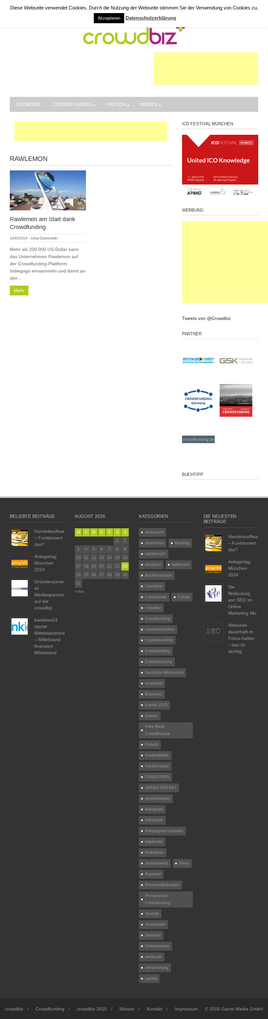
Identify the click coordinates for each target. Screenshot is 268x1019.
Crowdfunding (72, 104)
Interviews (154, 820)
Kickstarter (154, 852)
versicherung (156, 967)
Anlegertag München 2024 (45, 563)
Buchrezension (158, 575)
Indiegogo (154, 809)
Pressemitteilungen (162, 885)
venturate (153, 957)
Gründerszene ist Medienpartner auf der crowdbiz (49, 594)
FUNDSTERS (157, 777)
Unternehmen (157, 946)
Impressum (186, 1008)
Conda (184, 597)
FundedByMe (157, 755)
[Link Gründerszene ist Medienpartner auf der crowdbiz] (19, 587)
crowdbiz (28, 104)
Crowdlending (157, 651)
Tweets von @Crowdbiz (206, 318)
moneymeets (156, 863)
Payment (153, 874)
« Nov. (80, 591)
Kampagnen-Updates (164, 831)
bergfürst (153, 564)
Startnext (153, 935)
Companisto (156, 597)
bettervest (180, 564)
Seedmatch (155, 924)
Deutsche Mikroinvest (164, 672)
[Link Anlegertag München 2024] (19, 562)
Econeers (153, 694)
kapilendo (154, 841)
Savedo (152, 913)
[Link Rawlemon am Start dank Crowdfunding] (48, 190)
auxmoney (154, 543)
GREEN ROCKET (160, 787)
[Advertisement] (206, 68)
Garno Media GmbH (242, 1008)
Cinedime (153, 586)
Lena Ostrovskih (44, 238)
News (184, 863)
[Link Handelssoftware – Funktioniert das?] (19, 537)
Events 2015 (156, 705)
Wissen (149, 104)
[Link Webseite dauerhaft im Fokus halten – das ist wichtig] (213, 631)
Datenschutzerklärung (151, 18)
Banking (182, 543)
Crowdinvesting (159, 640)
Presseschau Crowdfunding (157, 899)
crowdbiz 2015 (92, 1008)
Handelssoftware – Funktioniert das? (51, 538)
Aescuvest (154, 532)
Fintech (116, 104)
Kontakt (154, 1008)
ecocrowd (153, 683)
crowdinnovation (160, 629)
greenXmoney (157, 798)
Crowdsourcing (158, 661)
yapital (151, 978)
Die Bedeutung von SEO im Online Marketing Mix (242, 600)
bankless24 (155, 554)
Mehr (19, 290)
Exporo (151, 715)
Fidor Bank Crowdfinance (157, 730)
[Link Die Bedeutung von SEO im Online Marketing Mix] (213, 593)
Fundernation (157, 766)
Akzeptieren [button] (109, 18)
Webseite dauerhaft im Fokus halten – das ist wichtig (241, 638)
